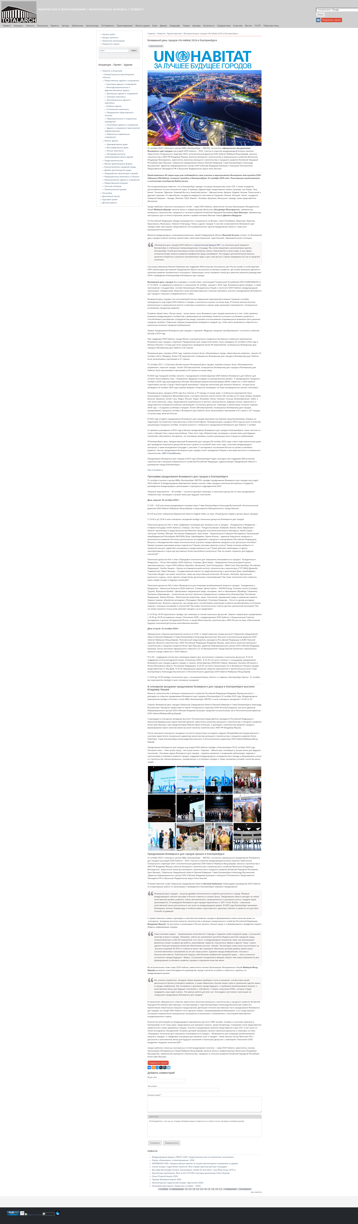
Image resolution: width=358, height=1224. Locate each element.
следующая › (231, 1189)
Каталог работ (108, 34)
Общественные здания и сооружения (121, 80)
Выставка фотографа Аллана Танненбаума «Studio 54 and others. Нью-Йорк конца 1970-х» (194, 1170)
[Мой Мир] (157, 1067)
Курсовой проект (110, 199)
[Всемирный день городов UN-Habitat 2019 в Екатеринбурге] (162, 793)
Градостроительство (113, 160)
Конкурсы (18, 25)
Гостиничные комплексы (118, 109)
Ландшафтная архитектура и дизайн (121, 173)
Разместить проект (111, 44)
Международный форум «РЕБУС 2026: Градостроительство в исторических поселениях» (193, 1157)
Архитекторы (92, 25)
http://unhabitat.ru (155, 470)
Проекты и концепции (112, 71)
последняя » (246, 1189)
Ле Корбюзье (107, 25)
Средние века (223, 25)
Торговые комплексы (116, 97)
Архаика (196, 25)
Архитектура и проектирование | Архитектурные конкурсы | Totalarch (90, 9)
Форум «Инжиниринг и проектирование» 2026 (173, 1160)
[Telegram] (168, 1067)
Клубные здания (114, 106)
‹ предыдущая (177, 1189)
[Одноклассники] (153, 1067)
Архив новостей (174, 33)
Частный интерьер (112, 186)
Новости (30, 25)
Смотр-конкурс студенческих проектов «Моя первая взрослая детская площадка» (189, 1167)
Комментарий (154, 1095)
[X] (161, 1067)
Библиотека (77, 25)
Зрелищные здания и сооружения (122, 93)
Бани (154, 25)
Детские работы (109, 203)
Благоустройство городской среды (120, 167)
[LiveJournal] (165, 1067)
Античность (208, 25)
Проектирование (125, 25)
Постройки (107, 193)
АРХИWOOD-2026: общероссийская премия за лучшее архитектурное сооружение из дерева (195, 1163)
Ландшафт (175, 25)
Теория (186, 25)
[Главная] (18, 12)
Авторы (65, 25)
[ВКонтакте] (149, 1067)
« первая (164, 1189)
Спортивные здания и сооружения (122, 125)
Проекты (55, 25)
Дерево (163, 25)
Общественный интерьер (116, 183)
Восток (248, 25)
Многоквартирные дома (117, 147)
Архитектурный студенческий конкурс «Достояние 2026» (178, 1183)
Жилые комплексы (115, 151)
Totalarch (7, 25)
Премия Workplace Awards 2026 (166, 1179)
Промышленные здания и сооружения (122, 180)
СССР (258, 25)
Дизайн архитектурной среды (117, 170)
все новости (256, 1192)
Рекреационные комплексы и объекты (121, 176)
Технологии (42, 25)
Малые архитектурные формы (118, 164)
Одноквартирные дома (117, 144)
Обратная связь (271, 25)
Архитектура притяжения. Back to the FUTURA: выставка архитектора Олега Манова (191, 1173)
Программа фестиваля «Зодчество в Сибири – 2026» (176, 1186)
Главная (151, 33)
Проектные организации (113, 41)
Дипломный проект (111, 196)
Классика (237, 25)
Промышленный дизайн (115, 189)
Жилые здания (142, 25)
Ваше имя (152, 1077)
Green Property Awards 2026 (165, 1176)
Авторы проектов (110, 37)
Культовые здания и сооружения (121, 84)
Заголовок (152, 1086)
